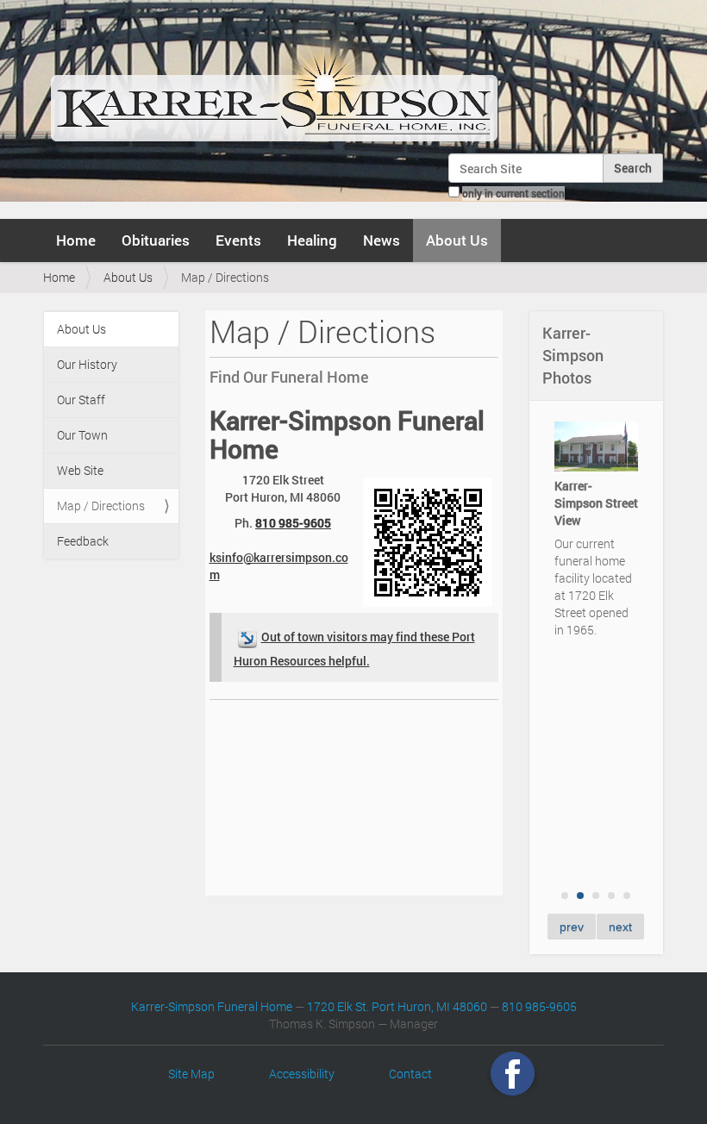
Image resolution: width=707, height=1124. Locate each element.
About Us (457, 240)
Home (76, 240)
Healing (312, 240)
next (620, 927)
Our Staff (81, 399)
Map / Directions (101, 505)
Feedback (83, 541)
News (381, 240)
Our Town (82, 435)
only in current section (513, 193)
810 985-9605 (293, 523)
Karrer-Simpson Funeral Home (211, 1006)
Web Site (80, 470)
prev (572, 927)
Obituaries (156, 240)
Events (238, 240)
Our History (87, 364)
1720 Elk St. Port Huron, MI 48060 (397, 1006)
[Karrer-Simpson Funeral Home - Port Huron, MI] (273, 81)
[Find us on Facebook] (512, 1073)
